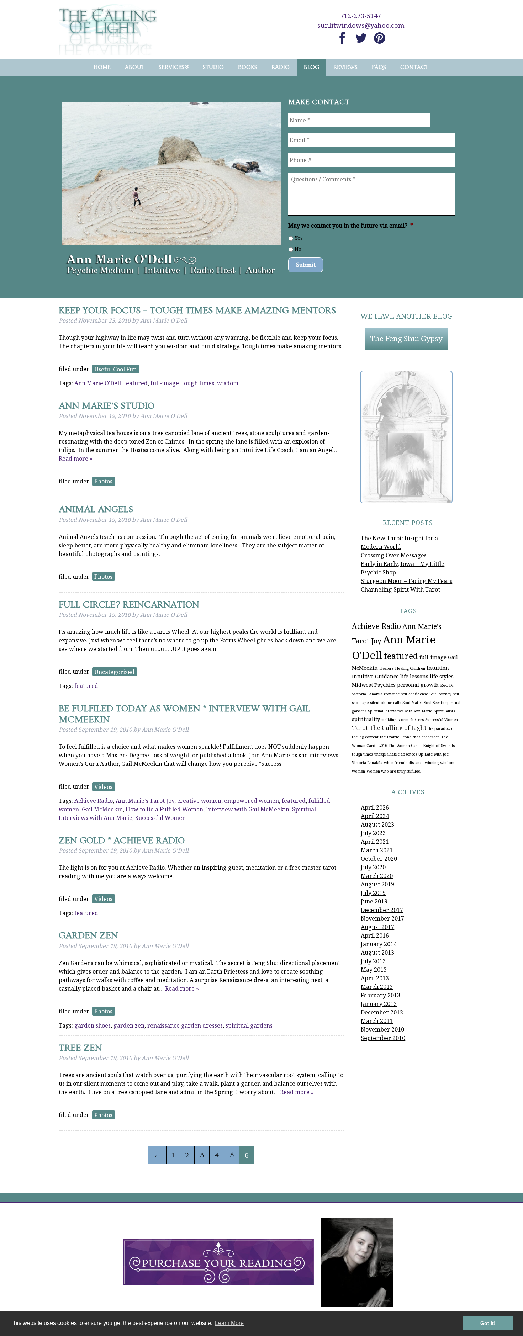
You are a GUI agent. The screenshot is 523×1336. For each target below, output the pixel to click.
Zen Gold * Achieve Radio (122, 841)
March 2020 (377, 876)
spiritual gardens (249, 1025)
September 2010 (383, 1038)
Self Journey (440, 693)
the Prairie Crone (395, 737)
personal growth (418, 685)
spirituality (366, 719)
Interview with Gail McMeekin (247, 809)
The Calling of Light (397, 727)
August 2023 (377, 824)
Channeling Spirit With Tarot (400, 589)
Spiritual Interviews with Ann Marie (400, 711)
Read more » (76, 458)
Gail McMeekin (102, 809)
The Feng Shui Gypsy (406, 338)
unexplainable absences (395, 754)
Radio (280, 67)
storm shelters (411, 719)
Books (247, 67)
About (134, 67)
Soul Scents (434, 702)
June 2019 (374, 901)
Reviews (345, 67)
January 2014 (379, 944)
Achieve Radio (93, 801)
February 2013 (380, 995)
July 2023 (373, 833)
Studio (213, 67)
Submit (306, 265)
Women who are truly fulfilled (393, 771)
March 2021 (377, 850)
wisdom (227, 383)
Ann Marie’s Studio (106, 406)
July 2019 (373, 893)
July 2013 (373, 961)
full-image (164, 383)
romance (392, 693)
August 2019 (377, 884)
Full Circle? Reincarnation (129, 605)
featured (136, 383)
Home (102, 67)
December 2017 (382, 910)
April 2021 (375, 841)
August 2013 (377, 952)
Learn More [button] (229, 1323)
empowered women (251, 801)
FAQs (379, 67)
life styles (442, 676)
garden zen (128, 1025)
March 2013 (377, 987)
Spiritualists (444, 711)
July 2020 (373, 867)
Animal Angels (96, 509)
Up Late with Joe (433, 754)
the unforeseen (426, 737)
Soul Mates (412, 702)
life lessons (414, 676)
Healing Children (410, 668)
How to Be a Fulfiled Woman (164, 809)
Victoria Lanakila (367, 762)
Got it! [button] (488, 1323)
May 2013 (374, 970)
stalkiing (388, 719)
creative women (199, 801)
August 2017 (377, 927)
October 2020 (379, 859)
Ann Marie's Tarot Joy (145, 801)
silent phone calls (385, 702)
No (298, 248)
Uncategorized (114, 671)
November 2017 (382, 918)
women (358, 771)
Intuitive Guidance (375, 676)
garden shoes (92, 1025)
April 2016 (375, 935)
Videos (103, 786)
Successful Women (160, 818)
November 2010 (382, 1029)
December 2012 (382, 1012)
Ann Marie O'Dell (97, 383)
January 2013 (379, 1004)
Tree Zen (80, 1048)
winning (432, 762)
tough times (198, 383)
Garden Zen (88, 936)
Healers (386, 668)
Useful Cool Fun (115, 369)
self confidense (414, 693)
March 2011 (377, 1021)
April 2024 (375, 816)
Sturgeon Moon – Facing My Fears (406, 581)
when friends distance (403, 762)
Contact (414, 67)
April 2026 (375, 807)
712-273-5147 (360, 15)
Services (171, 67)
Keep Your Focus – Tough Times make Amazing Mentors (197, 311)
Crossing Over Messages (394, 555)
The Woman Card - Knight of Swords (422, 745)
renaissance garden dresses (185, 1025)
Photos (103, 481)
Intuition (438, 667)
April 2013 (375, 978)
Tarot (360, 727)
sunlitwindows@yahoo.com (361, 25)
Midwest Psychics (374, 685)
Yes (299, 237)
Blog (311, 67)
